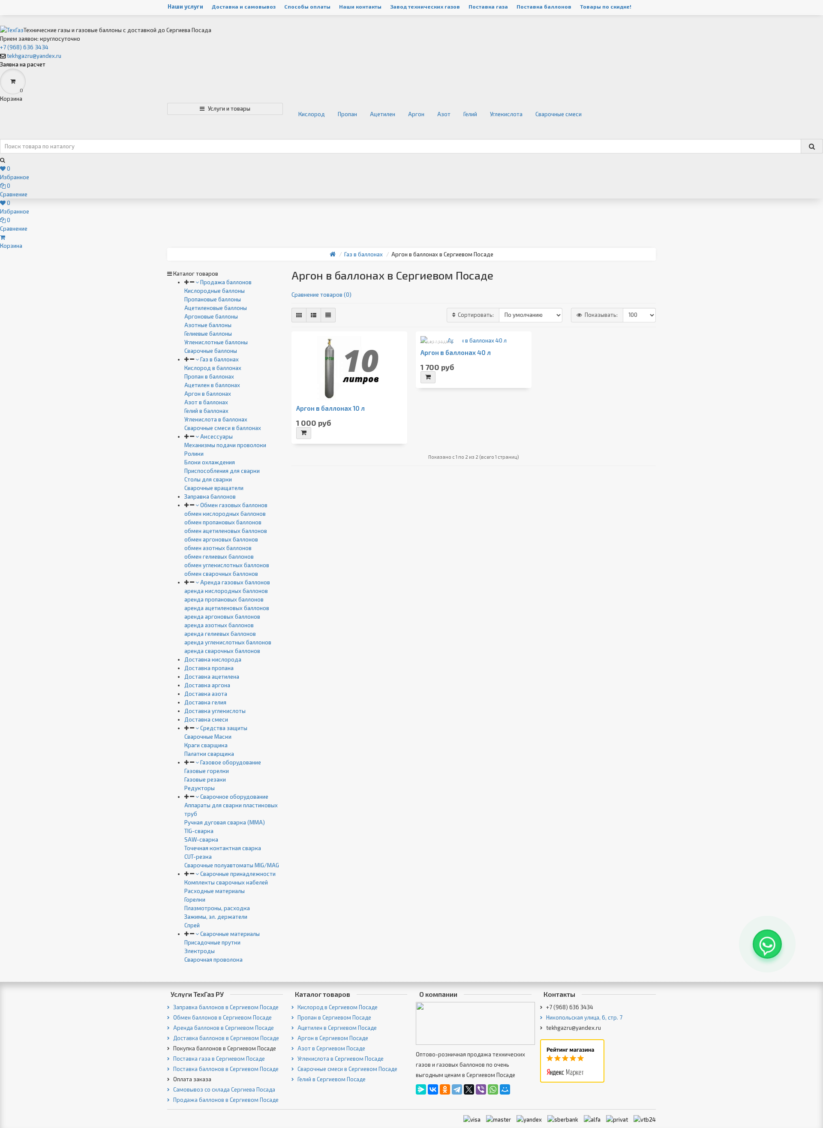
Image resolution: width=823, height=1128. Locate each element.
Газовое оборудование (230, 762)
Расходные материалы (214, 890)
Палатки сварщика (209, 753)
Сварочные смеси (558, 114)
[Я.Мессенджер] (421, 1089)
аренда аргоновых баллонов (222, 616)
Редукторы (199, 788)
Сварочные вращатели (213, 487)
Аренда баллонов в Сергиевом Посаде (223, 1027)
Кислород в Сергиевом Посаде (337, 1007)
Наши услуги (185, 6)
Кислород (311, 114)
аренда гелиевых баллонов (220, 633)
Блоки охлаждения (209, 462)
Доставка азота (205, 693)
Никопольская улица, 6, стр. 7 (583, 1017)
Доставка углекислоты (215, 710)
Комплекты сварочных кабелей (226, 882)
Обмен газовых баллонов (233, 505)
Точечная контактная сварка (222, 848)
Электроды (199, 951)
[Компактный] (328, 315)
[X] (469, 1089)
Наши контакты (360, 6)
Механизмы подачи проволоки (225, 445)
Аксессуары (216, 436)
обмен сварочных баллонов (221, 573)
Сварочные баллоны (210, 350)
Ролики (194, 453)
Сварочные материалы (229, 933)
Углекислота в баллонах (215, 419)
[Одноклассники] (445, 1089)
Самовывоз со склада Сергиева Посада (223, 1089)
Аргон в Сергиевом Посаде (332, 1038)
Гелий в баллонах (206, 410)
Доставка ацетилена (211, 676)
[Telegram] (457, 1089)
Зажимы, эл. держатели (215, 916)
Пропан (347, 114)
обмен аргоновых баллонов (221, 539)
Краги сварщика (206, 745)
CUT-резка (198, 856)
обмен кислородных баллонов (225, 513)
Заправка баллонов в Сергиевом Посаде (225, 1007)
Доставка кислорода (212, 659)
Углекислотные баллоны (216, 342)
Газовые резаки (205, 779)
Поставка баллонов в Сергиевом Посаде (225, 1068)
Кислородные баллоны (214, 290)
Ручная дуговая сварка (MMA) (224, 822)
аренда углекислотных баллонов (227, 642)
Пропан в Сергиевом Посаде (333, 1017)
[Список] (313, 315)
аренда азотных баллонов (219, 625)
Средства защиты (223, 728)
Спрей (192, 925)
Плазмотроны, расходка (217, 908)
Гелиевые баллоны (208, 333)
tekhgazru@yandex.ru (34, 55)
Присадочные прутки (212, 942)
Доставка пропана (209, 668)
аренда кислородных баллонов (226, 590)
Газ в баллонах (219, 359)
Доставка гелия (205, 702)
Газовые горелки (206, 770)
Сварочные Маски (207, 736)
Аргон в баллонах (207, 393)
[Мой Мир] (505, 1089)
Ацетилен (382, 114)
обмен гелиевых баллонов (219, 556)
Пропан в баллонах (209, 376)
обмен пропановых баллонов (222, 522)
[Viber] (481, 1089)
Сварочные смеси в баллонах (222, 427)
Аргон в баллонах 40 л (456, 352)
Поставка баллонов (544, 6)
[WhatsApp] (493, 1089)
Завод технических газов (425, 6)
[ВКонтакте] (433, 1089)
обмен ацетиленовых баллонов (225, 530)
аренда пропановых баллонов (224, 599)
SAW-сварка (201, 839)
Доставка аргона (207, 685)
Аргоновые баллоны (211, 316)
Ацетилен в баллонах (212, 385)
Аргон (416, 114)
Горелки (194, 899)
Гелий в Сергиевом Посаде (331, 1079)
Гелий (470, 114)
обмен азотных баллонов (218, 547)
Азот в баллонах (206, 402)
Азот (444, 114)
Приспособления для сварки (222, 470)
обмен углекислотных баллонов (226, 565)
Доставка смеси (206, 719)
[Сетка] (298, 315)
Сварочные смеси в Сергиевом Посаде (346, 1068)
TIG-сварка (198, 830)
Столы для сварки (208, 479)
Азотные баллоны (207, 325)
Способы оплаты (307, 6)
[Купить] (303, 433)
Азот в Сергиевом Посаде (330, 1048)
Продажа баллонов (225, 282)
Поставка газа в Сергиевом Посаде (218, 1058)
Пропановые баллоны (212, 299)
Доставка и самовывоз (244, 6)
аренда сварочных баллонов (222, 650)
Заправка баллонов (210, 496)
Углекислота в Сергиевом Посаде (340, 1058)
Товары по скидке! (605, 6)
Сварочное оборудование (233, 796)
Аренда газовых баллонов (234, 582)
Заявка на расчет (22, 64)
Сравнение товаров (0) (321, 294)
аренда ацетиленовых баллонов (226, 608)
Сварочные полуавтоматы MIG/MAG (231, 865)
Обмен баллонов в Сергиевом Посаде (222, 1017)
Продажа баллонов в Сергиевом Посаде (225, 1099)
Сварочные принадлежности (237, 873)
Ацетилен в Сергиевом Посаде (336, 1027)
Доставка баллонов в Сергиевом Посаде (225, 1038)
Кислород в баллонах (212, 367)
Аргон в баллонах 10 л (330, 408)
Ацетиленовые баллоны (215, 307)
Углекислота (506, 114)
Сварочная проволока (213, 959)
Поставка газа (488, 6)
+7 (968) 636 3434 (24, 47)
